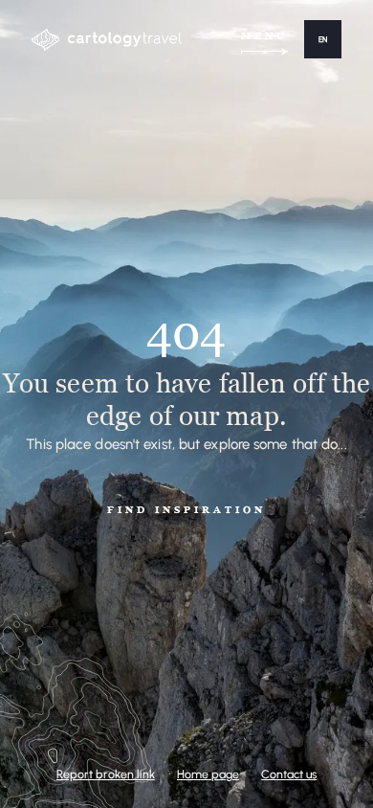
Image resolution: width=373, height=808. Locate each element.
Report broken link (105, 774)
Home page (208, 774)
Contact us (289, 774)
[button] (322, 39)
